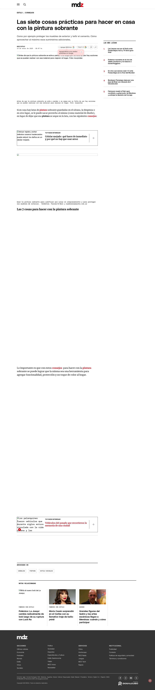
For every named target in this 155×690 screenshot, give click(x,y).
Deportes (51, 652)
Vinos (19, 665)
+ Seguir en (80, 47)
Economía (20, 652)
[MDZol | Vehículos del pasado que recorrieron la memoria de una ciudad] (93, 524)
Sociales (20, 668)
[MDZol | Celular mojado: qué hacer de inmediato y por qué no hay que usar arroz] (93, 138)
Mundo (19, 659)
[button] (18, 4)
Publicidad (113, 649)
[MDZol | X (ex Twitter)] (136, 678)
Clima (80, 649)
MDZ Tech (82, 662)
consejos (21, 571)
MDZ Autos (52, 665)
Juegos (81, 659)
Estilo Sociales (46, 571)
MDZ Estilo (21, 46)
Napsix (80, 665)
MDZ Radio (82, 655)
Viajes (50, 661)
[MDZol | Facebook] (120, 678)
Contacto (112, 652)
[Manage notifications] (150, 680)
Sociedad (51, 649)
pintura (33, 571)
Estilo (20, 13)
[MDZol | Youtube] (131, 678)
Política (50, 646)
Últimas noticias (22, 649)
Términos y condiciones (117, 659)
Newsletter (51, 668)
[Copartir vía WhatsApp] (91, 47)
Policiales (20, 655)
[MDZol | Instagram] (125, 678)
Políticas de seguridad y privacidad (121, 655)
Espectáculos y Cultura (56, 655)
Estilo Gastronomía (54, 658)
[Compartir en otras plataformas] (96, 47)
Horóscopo (82, 652)
